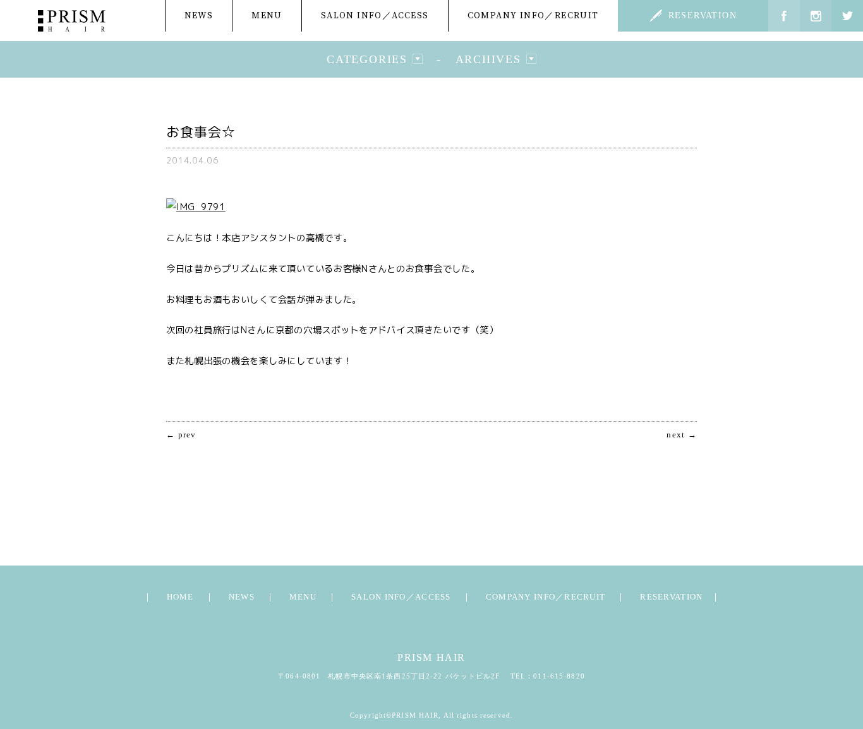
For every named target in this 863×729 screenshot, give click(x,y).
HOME (180, 597)
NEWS (199, 15)
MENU (266, 15)
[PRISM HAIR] (72, 21)
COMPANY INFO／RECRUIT (533, 15)
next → (682, 435)
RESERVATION (702, 15)
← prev (181, 435)
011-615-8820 (558, 676)
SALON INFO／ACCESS (375, 15)
